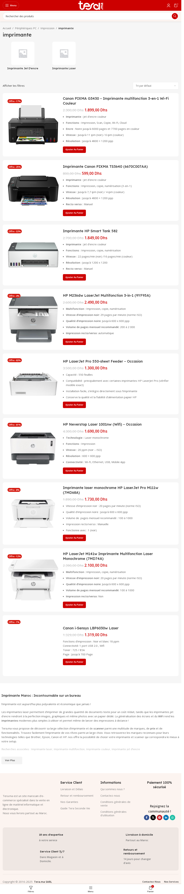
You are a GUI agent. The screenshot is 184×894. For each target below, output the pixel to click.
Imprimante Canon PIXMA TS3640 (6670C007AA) (105, 166)
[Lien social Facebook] (146, 817)
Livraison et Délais (71, 789)
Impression (47, 28)
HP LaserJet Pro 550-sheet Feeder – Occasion (103, 361)
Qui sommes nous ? (112, 789)
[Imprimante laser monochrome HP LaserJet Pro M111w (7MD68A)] (33, 513)
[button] (74, 149)
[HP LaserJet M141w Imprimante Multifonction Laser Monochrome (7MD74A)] (33, 580)
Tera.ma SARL (43, 881)
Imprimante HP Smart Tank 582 (90, 231)
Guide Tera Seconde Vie (75, 808)
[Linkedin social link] (166, 817)
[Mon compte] (168, 5)
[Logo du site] (90, 5)
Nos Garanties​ (69, 802)
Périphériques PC (25, 28)
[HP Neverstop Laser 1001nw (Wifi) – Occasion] (33, 448)
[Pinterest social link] (159, 817)
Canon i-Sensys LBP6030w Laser (91, 628)
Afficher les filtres (14, 85)
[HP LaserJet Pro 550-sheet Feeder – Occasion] (33, 384)
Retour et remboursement (76, 795)
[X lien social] (153, 817)
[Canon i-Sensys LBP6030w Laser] (33, 646)
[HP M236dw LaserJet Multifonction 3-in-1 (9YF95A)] (33, 319)
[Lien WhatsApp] (172, 817)
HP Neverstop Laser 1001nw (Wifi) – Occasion (102, 424)
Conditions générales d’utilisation (113, 813)
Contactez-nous (110, 795)
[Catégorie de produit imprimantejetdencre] (23, 57)
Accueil (7, 28)
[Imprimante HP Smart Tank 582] (33, 255)
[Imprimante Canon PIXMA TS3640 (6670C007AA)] (33, 190)
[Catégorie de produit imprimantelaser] (64, 57)
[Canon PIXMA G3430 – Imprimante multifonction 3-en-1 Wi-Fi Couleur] (33, 125)
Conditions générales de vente (115, 803)
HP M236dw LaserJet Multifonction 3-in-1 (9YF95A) (106, 295)
